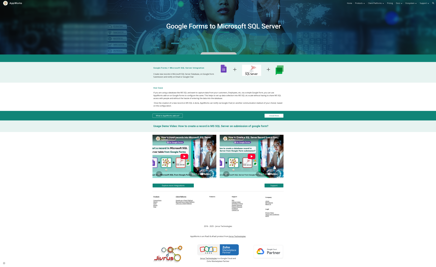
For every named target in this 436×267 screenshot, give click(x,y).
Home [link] (349, 3)
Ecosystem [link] (409, 3)
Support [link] (423, 3)
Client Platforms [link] (375, 3)
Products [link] (359, 3)
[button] (433, 3)
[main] (224, 27)
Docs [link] (398, 3)
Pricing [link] (390, 3)
